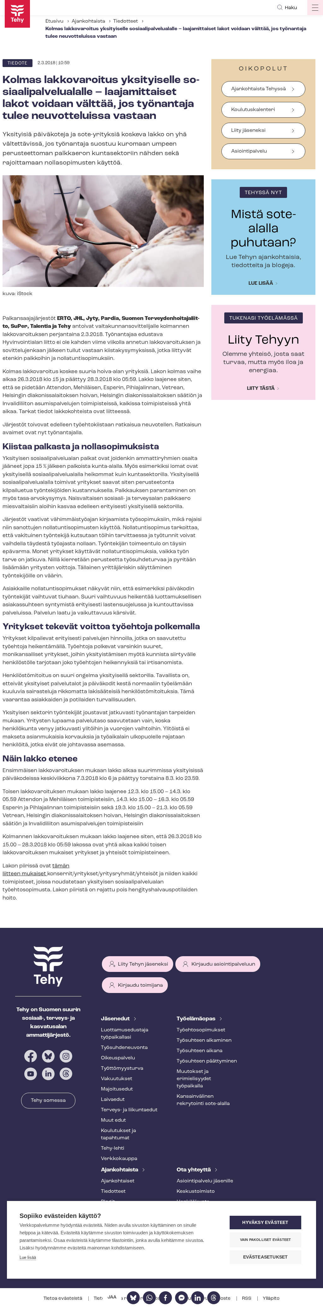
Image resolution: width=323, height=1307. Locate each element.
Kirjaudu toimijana (140, 985)
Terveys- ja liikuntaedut (129, 1110)
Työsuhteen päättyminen (207, 1061)
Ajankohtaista (88, 21)
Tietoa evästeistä (63, 1298)
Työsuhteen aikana (199, 1050)
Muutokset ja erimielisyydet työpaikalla (194, 1079)
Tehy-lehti (112, 1148)
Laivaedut (113, 1099)
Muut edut (113, 1120)
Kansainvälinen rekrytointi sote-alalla (203, 1100)
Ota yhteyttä (194, 1170)
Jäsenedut (116, 1019)
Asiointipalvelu (249, 151)
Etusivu (54, 21)
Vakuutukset (116, 1078)
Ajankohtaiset (117, 1181)
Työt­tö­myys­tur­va (122, 1068)
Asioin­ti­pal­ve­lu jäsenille (205, 1181)
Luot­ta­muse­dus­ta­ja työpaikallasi (124, 1034)
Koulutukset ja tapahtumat (118, 1134)
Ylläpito (271, 1298)
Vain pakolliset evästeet (265, 1240)
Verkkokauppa (119, 1158)
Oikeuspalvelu (118, 1058)
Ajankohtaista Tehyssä (258, 89)
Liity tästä (261, 388)
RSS (247, 1298)
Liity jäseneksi (248, 130)
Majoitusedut (117, 1089)
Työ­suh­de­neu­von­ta (124, 1047)
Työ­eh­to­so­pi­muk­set (201, 1030)
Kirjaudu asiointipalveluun (223, 964)
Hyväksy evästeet (265, 1222)
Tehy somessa (48, 1100)
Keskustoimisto (196, 1191)
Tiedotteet (125, 21)
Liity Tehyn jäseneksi (143, 964)
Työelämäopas (197, 1019)
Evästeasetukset (265, 1257)
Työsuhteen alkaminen (204, 1040)
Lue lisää (261, 283)
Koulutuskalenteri (253, 109)
